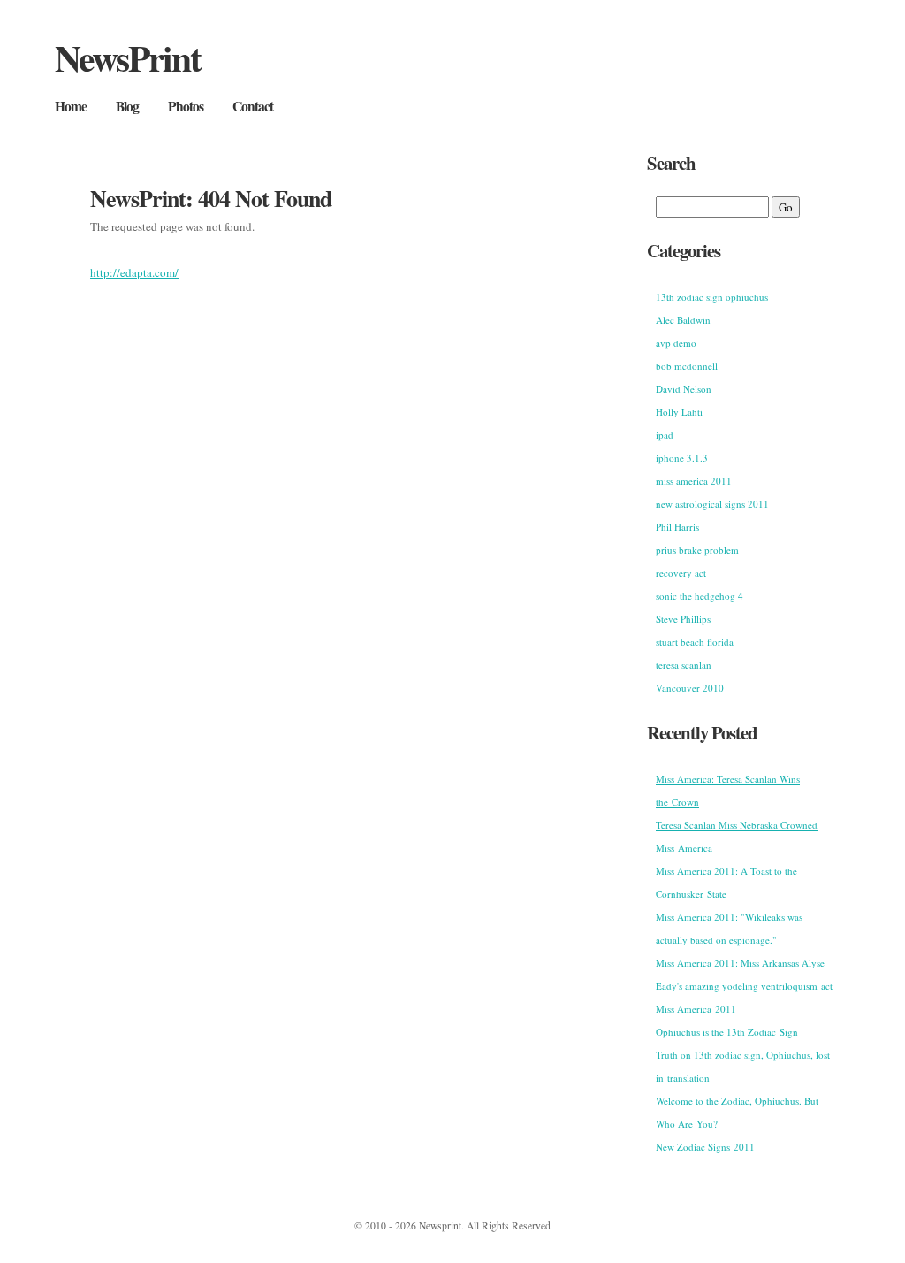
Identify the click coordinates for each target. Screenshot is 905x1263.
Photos (185, 106)
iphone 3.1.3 (682, 457)
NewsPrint (128, 57)
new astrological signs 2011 (712, 503)
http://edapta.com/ (134, 272)
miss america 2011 (694, 480)
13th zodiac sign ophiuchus (712, 296)
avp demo (676, 342)
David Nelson (683, 388)
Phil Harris (677, 526)
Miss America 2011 (696, 1008)
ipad (664, 434)
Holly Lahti (679, 411)
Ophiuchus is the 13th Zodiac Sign (727, 1031)
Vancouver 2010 (690, 687)
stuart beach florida (695, 641)
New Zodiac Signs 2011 (705, 1146)
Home (71, 106)
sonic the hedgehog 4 (699, 595)
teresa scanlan (683, 664)
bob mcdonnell (687, 365)
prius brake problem (697, 549)
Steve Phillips (683, 618)
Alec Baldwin (683, 319)
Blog (127, 106)
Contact (252, 106)
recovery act (681, 572)
